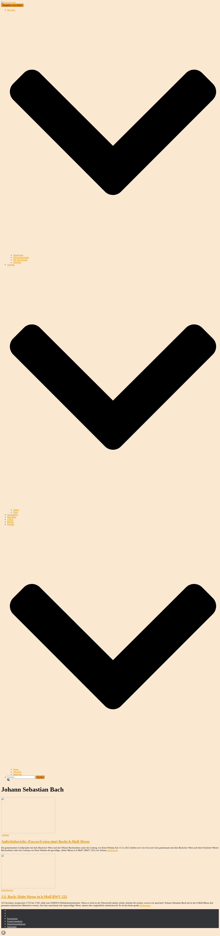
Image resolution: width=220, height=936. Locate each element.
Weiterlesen (112, 850)
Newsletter (11, 517)
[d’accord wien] (8, 2)
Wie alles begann (20, 260)
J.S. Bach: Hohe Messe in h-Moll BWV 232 (34, 897)
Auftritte (5, 835)
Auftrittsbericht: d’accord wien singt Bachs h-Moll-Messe (45, 841)
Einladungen (7, 890)
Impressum (11, 927)
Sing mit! (17, 772)
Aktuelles (17, 262)
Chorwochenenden (21, 257)
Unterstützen (12, 515)
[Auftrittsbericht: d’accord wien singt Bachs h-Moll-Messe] (28, 832)
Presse (15, 769)
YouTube (9, 916)
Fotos (15, 512)
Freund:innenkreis (14, 921)
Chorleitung (18, 255)
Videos (16, 510)
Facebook (9, 913)
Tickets (10, 519)
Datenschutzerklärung (16, 924)
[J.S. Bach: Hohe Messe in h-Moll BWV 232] (28, 887)
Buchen (10, 522)
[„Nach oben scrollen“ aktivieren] (3, 932)
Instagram (17, 774)
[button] (113, 253)
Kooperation (12, 919)
